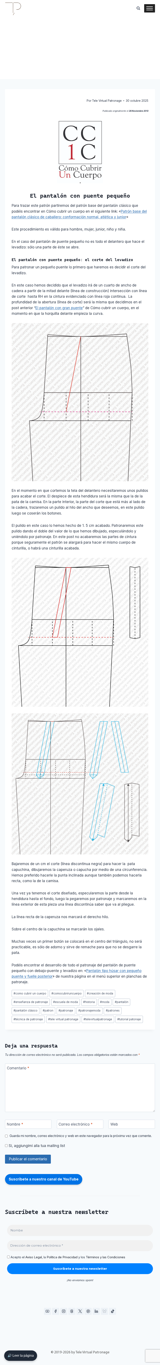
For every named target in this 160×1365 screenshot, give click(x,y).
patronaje (66, 1010)
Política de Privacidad (62, 1257)
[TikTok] (112, 1311)
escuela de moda (65, 1002)
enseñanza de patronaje (31, 1002)
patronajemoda (89, 1010)
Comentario (18, 1068)
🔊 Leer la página (21, 1355)
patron (48, 1010)
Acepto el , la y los (67, 1257)
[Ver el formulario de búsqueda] (138, 8)
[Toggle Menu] (149, 8)
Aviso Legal (33, 1257)
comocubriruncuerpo (66, 993)
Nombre (15, 1124)
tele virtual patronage (63, 1019)
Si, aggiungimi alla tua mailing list (36, 1146)
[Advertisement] (80, 48)
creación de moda (100, 993)
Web (114, 1124)
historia (89, 1002)
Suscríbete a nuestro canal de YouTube (44, 1179)
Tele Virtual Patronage (107, 100)
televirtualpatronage (98, 1019)
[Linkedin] (96, 1311)
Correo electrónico (75, 1124)
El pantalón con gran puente (59, 308)
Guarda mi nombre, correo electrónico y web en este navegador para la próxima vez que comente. (81, 1136)
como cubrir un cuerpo (30, 993)
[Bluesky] (104, 1311)
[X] (80, 1311)
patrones (113, 1010)
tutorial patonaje (129, 1019)
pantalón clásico (26, 1010)
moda (104, 1002)
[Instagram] (63, 1311)
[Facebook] (55, 1311)
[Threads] (71, 1311)
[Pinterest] (88, 1311)
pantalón (121, 1002)
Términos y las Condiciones (105, 1257)
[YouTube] (47, 1311)
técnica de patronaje (28, 1019)
